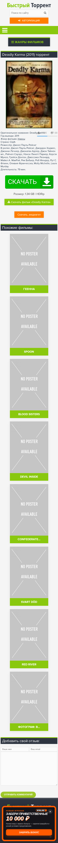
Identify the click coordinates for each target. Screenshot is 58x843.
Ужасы (21, 138)
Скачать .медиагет (29, 214)
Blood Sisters (29, 414)
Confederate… (29, 539)
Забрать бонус (29, 832)
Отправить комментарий (18, 794)
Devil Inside (29, 477)
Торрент (29, 5)
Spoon (29, 352)
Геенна (29, 289)
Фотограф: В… (29, 727)
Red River (29, 664)
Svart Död (29, 602)
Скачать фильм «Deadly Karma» (31, 202)
